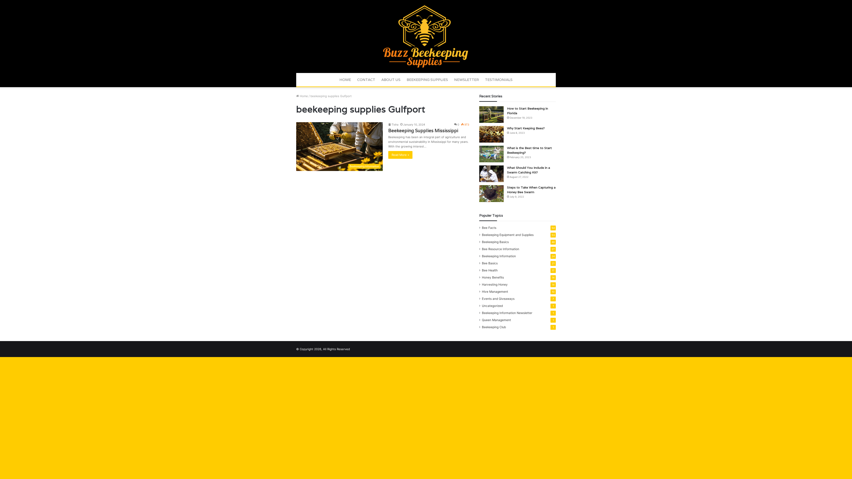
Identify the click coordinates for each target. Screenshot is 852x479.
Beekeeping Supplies (427, 79)
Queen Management (496, 320)
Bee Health (490, 270)
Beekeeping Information (499, 256)
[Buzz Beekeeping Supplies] (426, 36)
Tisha (395, 124)
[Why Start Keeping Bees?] (491, 134)
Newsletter (466, 79)
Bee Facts (489, 228)
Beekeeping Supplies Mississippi (423, 130)
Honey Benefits (493, 277)
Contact (366, 79)
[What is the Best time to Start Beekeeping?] (491, 154)
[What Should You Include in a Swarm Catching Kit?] (491, 173)
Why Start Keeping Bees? (526, 128)
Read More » (400, 155)
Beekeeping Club (494, 327)
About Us (390, 79)
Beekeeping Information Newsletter (507, 313)
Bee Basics (490, 263)
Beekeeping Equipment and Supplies (508, 235)
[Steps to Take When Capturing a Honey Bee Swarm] (491, 193)
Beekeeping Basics (495, 242)
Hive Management (495, 291)
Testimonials (499, 79)
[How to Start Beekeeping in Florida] (491, 114)
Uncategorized (492, 306)
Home (345, 79)
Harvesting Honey (495, 284)
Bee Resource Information (500, 249)
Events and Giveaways (498, 298)
